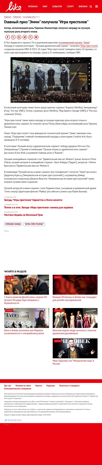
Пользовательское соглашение (17, 388)
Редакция (51, 385)
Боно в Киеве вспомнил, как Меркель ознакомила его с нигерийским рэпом (24, 332)
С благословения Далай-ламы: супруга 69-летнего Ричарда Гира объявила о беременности (26, 300)
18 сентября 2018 (29, 17)
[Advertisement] (51, 249)
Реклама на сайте (23, 385)
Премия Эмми (13, 224)
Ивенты (38, 385)
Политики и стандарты (69, 385)
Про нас (7, 385)
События (57, 6)
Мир (45, 6)
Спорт (70, 6)
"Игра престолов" (89, 45)
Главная (7, 17)
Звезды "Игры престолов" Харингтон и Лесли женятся (33, 200)
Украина (33, 6)
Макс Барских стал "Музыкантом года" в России (73, 362)
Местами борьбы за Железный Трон (23, 215)
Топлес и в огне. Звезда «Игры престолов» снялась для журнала (38, 207)
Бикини (83, 6)
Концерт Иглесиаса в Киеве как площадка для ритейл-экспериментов (75, 298)
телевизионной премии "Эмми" (74, 42)
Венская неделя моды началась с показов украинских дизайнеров (74, 332)
